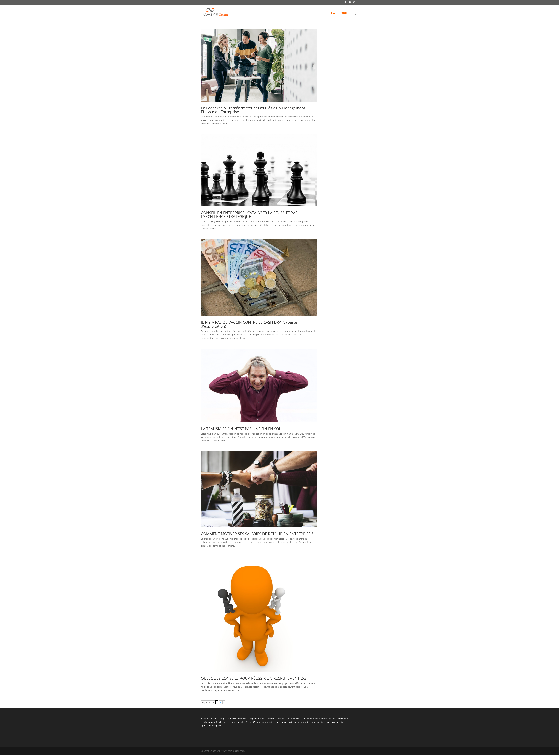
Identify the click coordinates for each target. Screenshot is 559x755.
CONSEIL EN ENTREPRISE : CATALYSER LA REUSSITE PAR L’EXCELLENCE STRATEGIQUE (249, 214)
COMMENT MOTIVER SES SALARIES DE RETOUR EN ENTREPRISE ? (257, 533)
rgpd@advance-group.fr (212, 725)
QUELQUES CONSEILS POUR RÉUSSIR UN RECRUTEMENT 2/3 (253, 678)
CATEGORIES (340, 13)
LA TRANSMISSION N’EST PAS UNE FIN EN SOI (240, 428)
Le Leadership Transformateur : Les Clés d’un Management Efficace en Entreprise (253, 109)
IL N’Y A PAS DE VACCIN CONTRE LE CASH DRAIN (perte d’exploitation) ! (249, 324)
